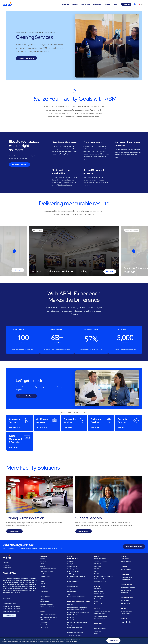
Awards (96, 601)
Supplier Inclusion (126, 579)
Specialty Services (72, 591)
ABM (48, 615)
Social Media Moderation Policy (11, 611)
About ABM (97, 588)
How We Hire (97, 566)
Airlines (42, 563)
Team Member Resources (128, 587)
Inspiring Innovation (99, 619)
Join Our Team (7, 567)
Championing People (99, 613)
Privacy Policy (6, 598)
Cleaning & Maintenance (35, 32)
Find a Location (7, 565)
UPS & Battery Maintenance (74, 635)
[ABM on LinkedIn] (122, 622)
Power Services (71, 630)
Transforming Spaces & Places (102, 611)
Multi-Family (43, 594)
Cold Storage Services (73, 569)
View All (96, 633)
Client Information (126, 569)
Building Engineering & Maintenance (77, 607)
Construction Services (73, 571)
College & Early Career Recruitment (103, 576)
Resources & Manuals (127, 577)
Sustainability (44, 625)
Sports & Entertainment (46, 604)
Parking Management (73, 581)
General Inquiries (125, 613)
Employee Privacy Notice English (11, 606)
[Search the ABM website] (134, 4)
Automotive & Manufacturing (48, 569)
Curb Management (72, 574)
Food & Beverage (45, 576)
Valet (68, 594)
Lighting (69, 625)
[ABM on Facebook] (126, 622)
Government (43, 579)
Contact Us (126, 4)
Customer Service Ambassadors (76, 576)
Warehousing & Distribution (47, 607)
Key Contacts (124, 592)
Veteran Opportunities (100, 581)
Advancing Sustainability (100, 616)
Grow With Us (98, 574)
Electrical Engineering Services (75, 609)
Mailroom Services (72, 579)
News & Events (98, 604)
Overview (43, 558)
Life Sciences (44, 591)
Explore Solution (14, 531)
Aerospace (43, 561)
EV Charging (70, 617)
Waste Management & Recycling (76, 597)
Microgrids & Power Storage (74, 627)
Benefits (96, 569)
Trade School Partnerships (101, 579)
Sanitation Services (72, 586)
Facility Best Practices (100, 628)
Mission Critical (44, 622)
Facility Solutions (21, 32)
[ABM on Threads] (130, 622)
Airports (42, 566)
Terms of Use (6, 601)
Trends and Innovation (100, 626)
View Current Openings (100, 561)
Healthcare (43, 581)
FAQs (95, 571)
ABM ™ (45, 620)
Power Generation (45, 596)
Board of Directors (99, 594)
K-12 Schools (43, 589)
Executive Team (98, 591)
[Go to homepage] (7, 4)
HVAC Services (71, 620)
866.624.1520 (9, 573)
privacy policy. (73, 641)
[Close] (145, 640)
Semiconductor (44, 601)
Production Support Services (75, 632)
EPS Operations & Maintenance (75, 615)
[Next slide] (133, 251)
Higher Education (45, 584)
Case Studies (97, 631)
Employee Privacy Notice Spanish (12, 608)
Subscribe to (133, 546)
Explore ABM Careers (100, 558)
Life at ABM (97, 563)
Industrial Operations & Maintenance (77, 622)
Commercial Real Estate (46, 571)
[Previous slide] (14, 251)
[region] (74, 640)
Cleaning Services (72, 564)
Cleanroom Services (72, 566)
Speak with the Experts (26, 58)
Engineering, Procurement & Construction (78, 612)
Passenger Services (72, 584)
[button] (65, 4)
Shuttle (69, 589)
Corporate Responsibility (101, 599)
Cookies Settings (9, 615)
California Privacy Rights (9, 603)
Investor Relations (99, 596)
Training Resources (126, 590)
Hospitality (43, 586)
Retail (41, 599)
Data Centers (44, 574)
